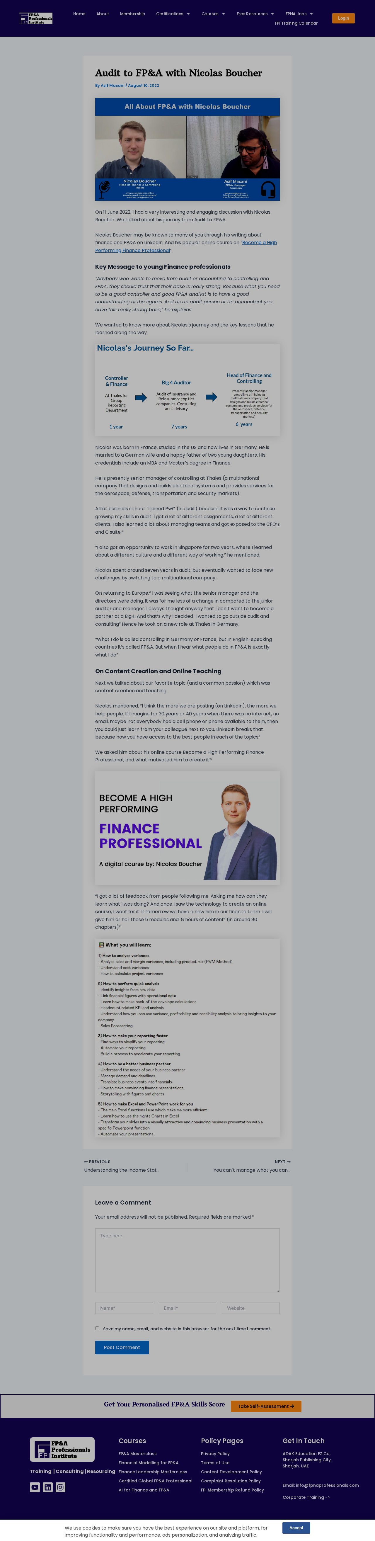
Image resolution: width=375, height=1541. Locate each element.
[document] (187, 770)
